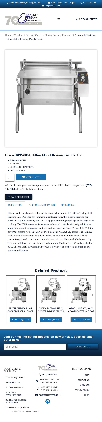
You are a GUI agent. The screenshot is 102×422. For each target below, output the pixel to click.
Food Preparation (14, 388)
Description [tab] (15, 205)
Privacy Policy (82, 390)
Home (8, 35)
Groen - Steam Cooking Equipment (54, 35)
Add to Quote (31, 177)
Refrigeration (13, 383)
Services (84, 385)
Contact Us (83, 380)
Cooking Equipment (15, 378)
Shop (86, 395)
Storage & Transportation (13, 394)
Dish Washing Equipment (17, 407)
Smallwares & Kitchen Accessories (16, 401)
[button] (59, 19)
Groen (29, 35)
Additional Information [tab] (42, 205)
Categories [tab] (67, 205)
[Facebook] (47, 401)
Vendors (18, 35)
